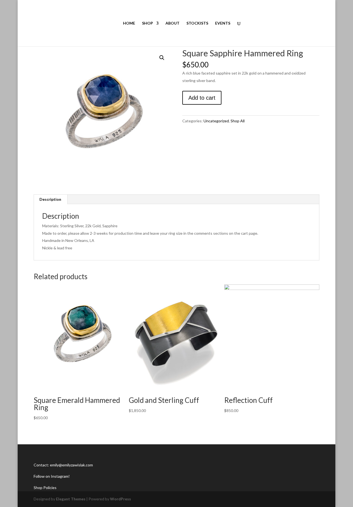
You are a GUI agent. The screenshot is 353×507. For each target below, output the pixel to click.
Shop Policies (45, 487)
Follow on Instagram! (52, 476)
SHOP (147, 23)
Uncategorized (216, 120)
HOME (129, 23)
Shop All (238, 120)
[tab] (50, 199)
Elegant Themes (70, 499)
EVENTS (222, 23)
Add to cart (201, 98)
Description (50, 199)
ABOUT (172, 23)
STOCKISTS (197, 23)
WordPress (120, 499)
